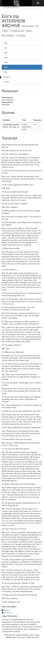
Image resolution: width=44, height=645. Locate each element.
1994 (5, 62)
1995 (5, 67)
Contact (6, 81)
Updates (7, 77)
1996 (5, 72)
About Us (7, 610)
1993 (5, 57)
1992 (5, 53)
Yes (34, 124)
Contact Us (8, 612)
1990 (5, 43)
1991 (5, 48)
